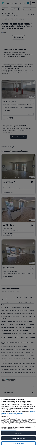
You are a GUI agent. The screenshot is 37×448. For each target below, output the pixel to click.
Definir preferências (19, 443)
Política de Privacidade (16, 413)
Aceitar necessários (18, 438)
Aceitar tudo (18, 433)
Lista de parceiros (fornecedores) (9, 430)
